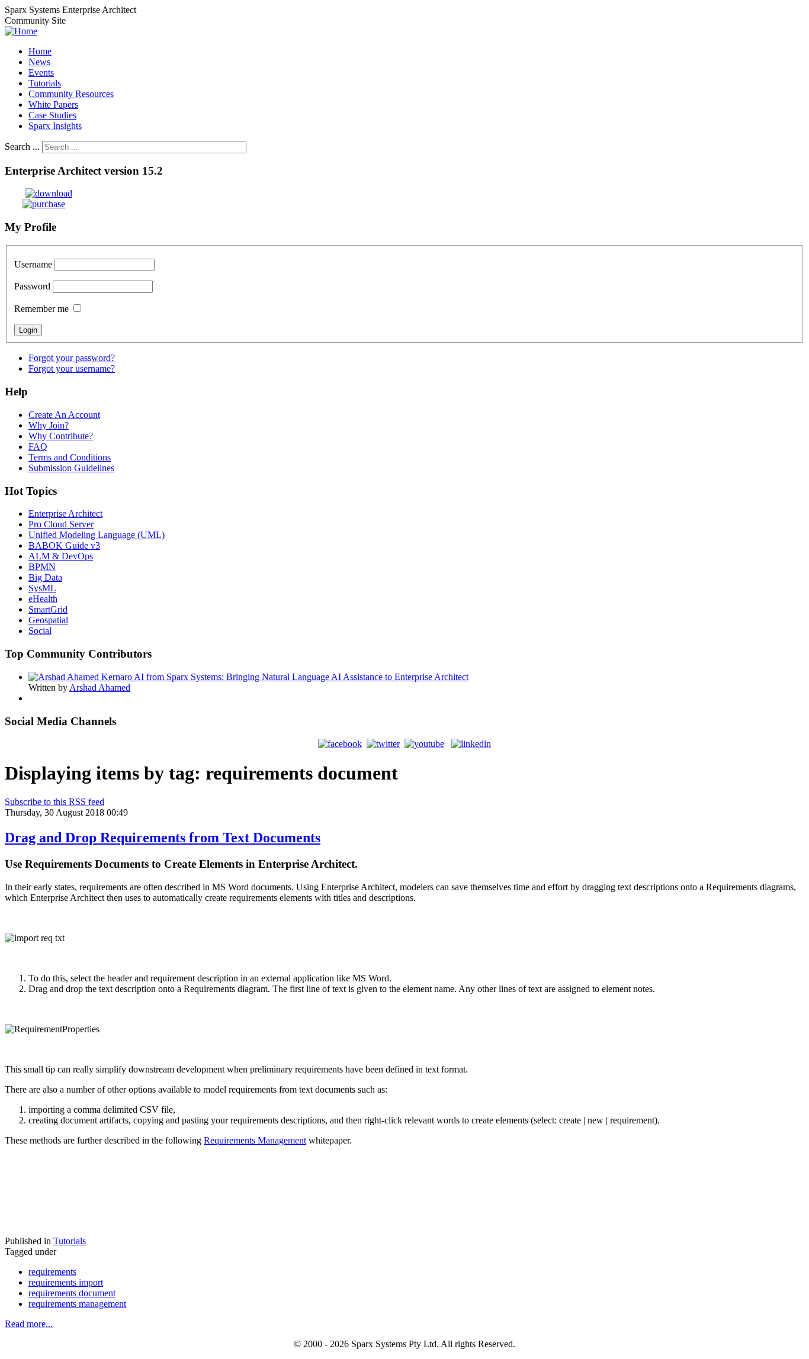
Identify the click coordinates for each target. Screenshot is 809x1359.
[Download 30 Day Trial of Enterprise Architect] (38, 193)
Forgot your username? (71, 368)
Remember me (41, 309)
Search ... (22, 146)
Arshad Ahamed (99, 687)
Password (32, 286)
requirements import (65, 1282)
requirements (52, 1272)
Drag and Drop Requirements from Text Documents (162, 837)
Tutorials (69, 1241)
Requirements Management (255, 1140)
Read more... (29, 1324)
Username (33, 264)
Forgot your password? (71, 358)
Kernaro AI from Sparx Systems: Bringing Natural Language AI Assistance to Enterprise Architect (284, 677)
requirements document (71, 1293)
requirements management (77, 1304)
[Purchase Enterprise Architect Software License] (35, 204)
